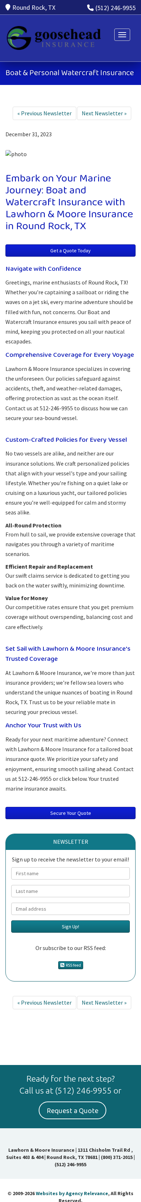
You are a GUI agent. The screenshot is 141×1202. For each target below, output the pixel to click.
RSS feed (72, 965)
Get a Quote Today (70, 250)
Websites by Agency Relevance (72, 1193)
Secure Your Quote (70, 813)
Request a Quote (72, 1111)
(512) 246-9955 (115, 8)
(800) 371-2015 (117, 1157)
